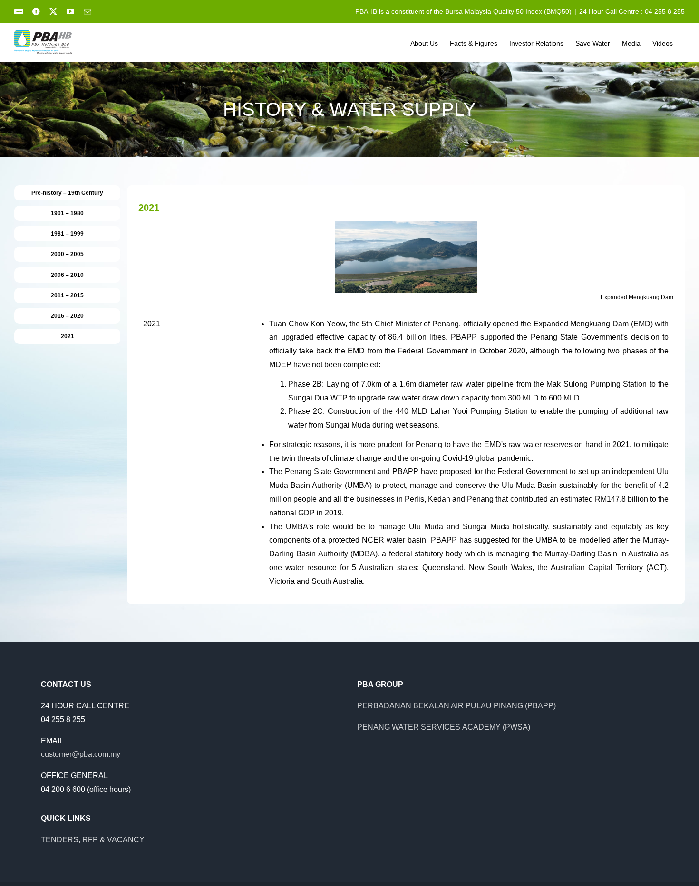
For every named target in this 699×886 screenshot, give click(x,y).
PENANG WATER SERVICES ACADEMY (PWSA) (443, 727)
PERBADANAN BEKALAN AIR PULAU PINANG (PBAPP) (456, 706)
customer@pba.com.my (80, 754)
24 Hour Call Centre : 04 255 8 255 (632, 11)
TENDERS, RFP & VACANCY (93, 840)
